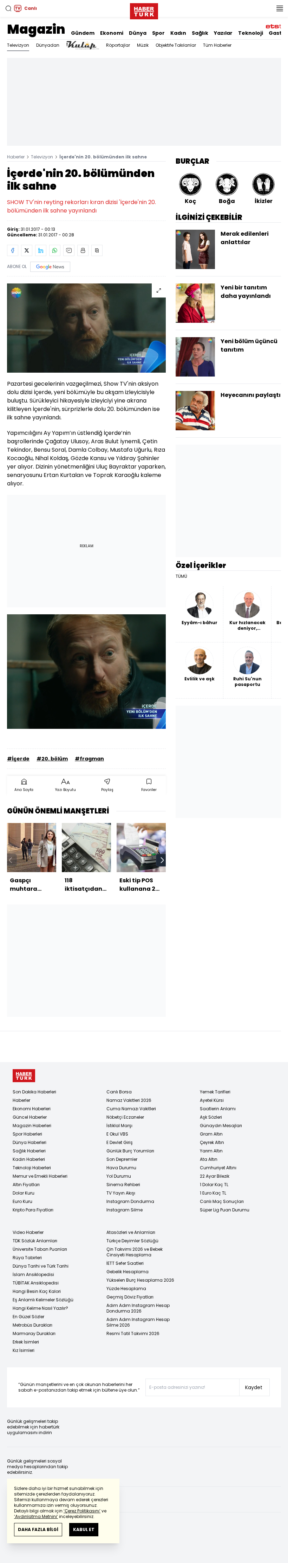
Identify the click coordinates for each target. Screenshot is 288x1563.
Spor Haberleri (27, 1134)
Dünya (137, 33)
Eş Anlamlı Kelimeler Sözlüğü (43, 1300)
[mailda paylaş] (68, 250)
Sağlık (200, 33)
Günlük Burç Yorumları (130, 1151)
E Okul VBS (117, 1134)
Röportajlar (118, 45)
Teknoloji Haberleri (32, 1168)
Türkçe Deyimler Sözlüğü (132, 1241)
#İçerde (18, 758)
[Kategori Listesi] (279, 8)
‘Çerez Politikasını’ (82, 1511)
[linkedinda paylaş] (40, 250)
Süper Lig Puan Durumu (224, 1210)
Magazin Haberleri (32, 1126)
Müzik (143, 45)
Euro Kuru (22, 1201)
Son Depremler (121, 1159)
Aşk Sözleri (211, 1117)
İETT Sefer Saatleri (125, 1263)
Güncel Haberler (30, 1117)
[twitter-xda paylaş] (26, 250)
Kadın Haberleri (29, 1159)
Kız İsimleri (23, 1350)
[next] (162, 860)
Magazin (36, 29)
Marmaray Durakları (34, 1333)
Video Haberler (28, 1232)
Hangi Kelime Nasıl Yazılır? (40, 1308)
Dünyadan (47, 45)
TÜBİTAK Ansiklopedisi (36, 1283)
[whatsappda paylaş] (54, 250)
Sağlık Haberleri (29, 1151)
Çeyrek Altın (212, 1142)
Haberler (16, 157)
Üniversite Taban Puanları (40, 1249)
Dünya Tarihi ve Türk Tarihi (40, 1266)
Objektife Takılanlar (176, 45)
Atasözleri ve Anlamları (130, 1232)
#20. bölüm (52, 758)
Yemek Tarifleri (215, 1092)
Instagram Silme (124, 1210)
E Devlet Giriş (119, 1142)
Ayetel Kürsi (212, 1100)
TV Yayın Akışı (120, 1193)
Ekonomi (111, 33)
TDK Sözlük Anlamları (35, 1241)
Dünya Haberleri (29, 1142)
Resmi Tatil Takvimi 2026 (132, 1333)
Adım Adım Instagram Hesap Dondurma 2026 (138, 1308)
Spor (158, 33)
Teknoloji (250, 33)
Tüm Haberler (217, 45)
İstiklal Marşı (119, 1126)
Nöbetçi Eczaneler (125, 1117)
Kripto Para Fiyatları (33, 1210)
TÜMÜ (181, 576)
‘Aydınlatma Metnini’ (36, 1516)
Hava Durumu (121, 1168)
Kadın (178, 33)
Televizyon (18, 45)
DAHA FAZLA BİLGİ (38, 1529)
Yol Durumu (118, 1176)
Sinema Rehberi (123, 1185)
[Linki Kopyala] (97, 250)
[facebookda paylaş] (12, 250)
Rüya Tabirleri (27, 1258)
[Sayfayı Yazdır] (83, 250)
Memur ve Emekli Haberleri (40, 1176)
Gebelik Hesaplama (127, 1272)
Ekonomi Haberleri (32, 1109)
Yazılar (223, 33)
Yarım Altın (211, 1151)
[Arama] (8, 8)
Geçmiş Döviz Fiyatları (129, 1297)
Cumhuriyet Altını (218, 1168)
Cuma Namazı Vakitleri (131, 1109)
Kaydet (253, 1387)
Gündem (82, 33)
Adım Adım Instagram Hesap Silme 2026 (138, 1322)
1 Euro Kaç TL (213, 1193)
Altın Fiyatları (26, 1185)
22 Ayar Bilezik (214, 1176)
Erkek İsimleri (26, 1342)
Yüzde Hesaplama (126, 1288)
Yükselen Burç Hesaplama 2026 (140, 1280)
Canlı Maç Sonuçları (222, 1201)
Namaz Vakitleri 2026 (128, 1100)
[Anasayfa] (24, 1075)
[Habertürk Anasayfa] (144, 10)
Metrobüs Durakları (32, 1325)
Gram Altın (211, 1134)
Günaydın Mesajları (221, 1126)
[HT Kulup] (82, 45)
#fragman (89, 758)
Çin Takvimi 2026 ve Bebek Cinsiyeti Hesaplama (134, 1252)
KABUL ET (83, 1529)
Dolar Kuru (23, 1193)
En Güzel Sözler (28, 1317)
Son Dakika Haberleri (34, 1092)
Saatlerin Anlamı (218, 1109)
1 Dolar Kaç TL (214, 1185)
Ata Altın (208, 1159)
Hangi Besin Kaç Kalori (37, 1291)
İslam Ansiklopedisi (33, 1274)
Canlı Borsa (119, 1092)
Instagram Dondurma (130, 1201)
